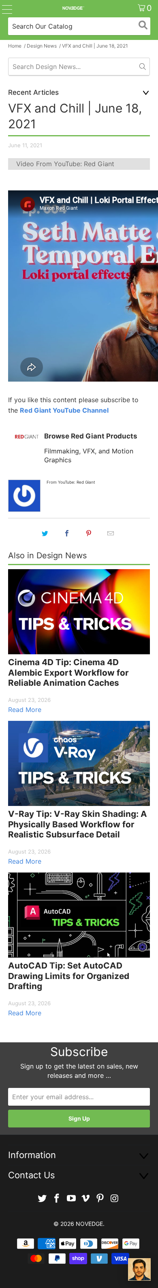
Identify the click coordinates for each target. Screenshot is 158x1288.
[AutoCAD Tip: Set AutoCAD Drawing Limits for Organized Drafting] (79, 915)
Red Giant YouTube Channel (64, 410)
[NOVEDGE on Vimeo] (86, 1199)
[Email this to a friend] (111, 533)
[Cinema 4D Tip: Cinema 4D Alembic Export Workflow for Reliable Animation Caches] (79, 611)
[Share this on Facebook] (67, 533)
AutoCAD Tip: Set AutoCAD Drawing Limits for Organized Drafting (68, 975)
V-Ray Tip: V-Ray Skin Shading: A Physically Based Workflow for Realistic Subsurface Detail (77, 824)
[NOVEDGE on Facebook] (57, 1199)
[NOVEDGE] (73, 8)
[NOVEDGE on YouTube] (71, 1199)
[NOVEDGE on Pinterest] (100, 1199)
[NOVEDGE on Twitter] (42, 1199)
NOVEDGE (89, 1223)
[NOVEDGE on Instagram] (115, 1199)
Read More (24, 710)
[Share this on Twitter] (45, 533)
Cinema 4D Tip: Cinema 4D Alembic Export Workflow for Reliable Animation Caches (68, 672)
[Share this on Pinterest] (89, 533)
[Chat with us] (139, 1269)
